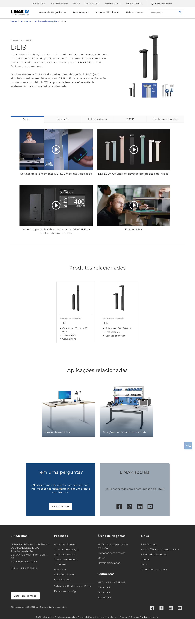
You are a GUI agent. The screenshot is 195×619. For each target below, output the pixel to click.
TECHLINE (104, 592)
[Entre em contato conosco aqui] (188, 445)
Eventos (76, 3)
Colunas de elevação (66, 549)
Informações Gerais (66, 617)
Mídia (144, 564)
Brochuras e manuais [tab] (165, 119)
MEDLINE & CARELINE (111, 582)
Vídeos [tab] (27, 119)
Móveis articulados (109, 562)
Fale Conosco (60, 506)
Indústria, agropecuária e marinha (113, 546)
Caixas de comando (66, 559)
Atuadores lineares (65, 544)
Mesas (101, 558)
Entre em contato (25, 595)
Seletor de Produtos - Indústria (73, 586)
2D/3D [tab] (130, 119)
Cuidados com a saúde (111, 553)
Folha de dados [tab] (97, 119)
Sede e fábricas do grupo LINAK (160, 549)
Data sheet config (65, 591)
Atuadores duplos (65, 554)
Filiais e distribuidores (154, 554)
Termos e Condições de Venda (144, 617)
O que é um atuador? (154, 569)
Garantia (123, 617)
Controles (60, 564)
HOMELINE (104, 597)
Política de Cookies (44, 617)
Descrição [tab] (63, 119)
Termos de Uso (85, 617)
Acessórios (60, 569)
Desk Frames (62, 579)
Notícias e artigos (59, 3)
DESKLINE (104, 587)
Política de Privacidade (105, 617)
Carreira (145, 559)
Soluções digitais (64, 574)
